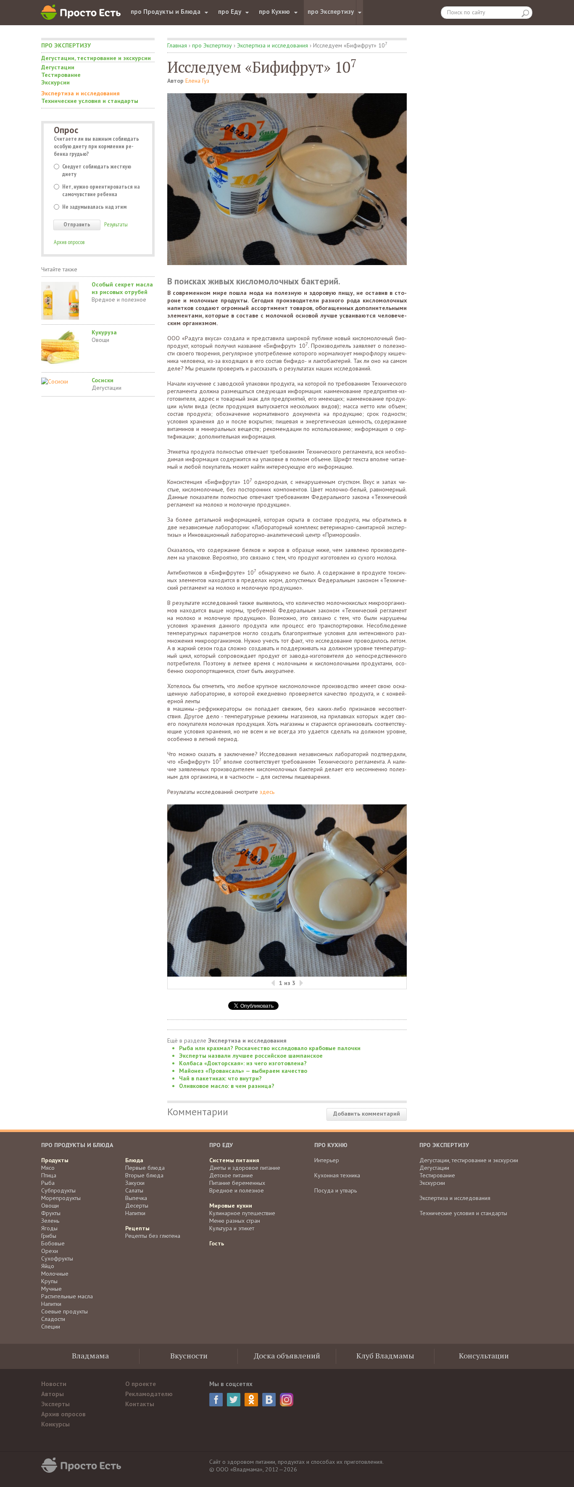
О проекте (140, 1384)
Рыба (48, 1183)
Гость (216, 1243)
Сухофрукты (57, 1258)
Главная (177, 45)
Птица (48, 1175)
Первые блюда (145, 1168)
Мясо (48, 1168)
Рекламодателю (149, 1394)
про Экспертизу (331, 12)
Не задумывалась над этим (94, 206)
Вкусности (189, 1355)
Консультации (484, 1355)
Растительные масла (67, 1296)
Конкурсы (55, 1424)
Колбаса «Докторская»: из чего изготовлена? (243, 1063)
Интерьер (326, 1160)
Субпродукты (58, 1190)
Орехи (49, 1251)
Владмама (90, 1355)
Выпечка (136, 1198)
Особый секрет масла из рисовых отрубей (122, 288)
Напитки (51, 1304)
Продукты (54, 1160)
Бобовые (53, 1243)
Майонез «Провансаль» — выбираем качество (243, 1071)
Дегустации (57, 67)
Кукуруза (104, 332)
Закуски (135, 1183)
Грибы (48, 1236)
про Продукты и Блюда (165, 12)
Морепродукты (61, 1198)
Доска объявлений (287, 1355)
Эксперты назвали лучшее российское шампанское (251, 1055)
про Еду (229, 12)
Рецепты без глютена (152, 1236)
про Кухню (274, 12)
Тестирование (61, 75)
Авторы (52, 1394)
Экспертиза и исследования (80, 93)
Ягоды (49, 1228)
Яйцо (47, 1266)
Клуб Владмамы (385, 1355)
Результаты (116, 224)
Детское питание (231, 1175)
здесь (267, 792)
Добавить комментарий (366, 1113)
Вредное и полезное (119, 299)
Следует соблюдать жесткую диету (96, 170)
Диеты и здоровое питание (244, 1168)
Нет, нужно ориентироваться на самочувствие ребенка (101, 190)
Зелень (50, 1220)
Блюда (134, 1160)
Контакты (139, 1404)
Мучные (51, 1289)
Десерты (136, 1205)
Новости (53, 1384)
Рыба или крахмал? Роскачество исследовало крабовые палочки (270, 1048)
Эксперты (55, 1404)
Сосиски (102, 380)
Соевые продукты (64, 1311)
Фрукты (51, 1213)
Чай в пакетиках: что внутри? (220, 1078)
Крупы (49, 1281)
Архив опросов (69, 242)
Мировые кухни (230, 1205)
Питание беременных (237, 1183)
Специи (50, 1326)
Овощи (100, 340)
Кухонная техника (337, 1175)
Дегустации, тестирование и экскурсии (96, 58)
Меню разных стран (234, 1220)
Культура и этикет (231, 1228)
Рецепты (137, 1228)
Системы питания (234, 1160)
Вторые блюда (144, 1175)
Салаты (134, 1190)
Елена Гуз (197, 80)
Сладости (53, 1319)
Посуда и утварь (335, 1190)
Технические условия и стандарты (89, 101)
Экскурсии (55, 82)
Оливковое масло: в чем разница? (226, 1086)
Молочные (54, 1273)
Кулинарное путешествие (242, 1213)
